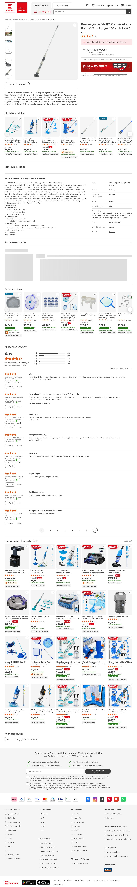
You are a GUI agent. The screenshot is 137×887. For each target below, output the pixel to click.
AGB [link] (88, 880)
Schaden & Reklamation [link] (49, 859)
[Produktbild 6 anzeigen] (8, 64)
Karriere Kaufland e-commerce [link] (118, 856)
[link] (62, 5)
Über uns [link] (110, 818)
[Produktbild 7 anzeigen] (8, 72)
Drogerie (10, 842)
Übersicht (44, 814)
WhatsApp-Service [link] (80, 850)
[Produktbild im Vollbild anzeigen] (46, 51)
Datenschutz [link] (79, 880)
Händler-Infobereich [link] (81, 863)
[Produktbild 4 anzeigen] (8, 49)
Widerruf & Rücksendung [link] (50, 851)
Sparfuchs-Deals (13, 814)
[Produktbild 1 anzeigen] (8, 26)
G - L (42, 822)
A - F (42, 818)
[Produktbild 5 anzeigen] (8, 56)
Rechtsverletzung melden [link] (50, 868)
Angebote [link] (77, 814)
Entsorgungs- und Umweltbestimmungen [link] (106, 880)
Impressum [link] (57, 880)
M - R (42, 826)
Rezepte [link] (76, 830)
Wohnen (10, 834)
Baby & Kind (11, 830)
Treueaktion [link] (78, 834)
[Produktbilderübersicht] (8, 51)
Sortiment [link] (77, 826)
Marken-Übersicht (13, 859)
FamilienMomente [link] (80, 846)
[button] (52, 353)
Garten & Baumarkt (14, 822)
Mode (9, 838)
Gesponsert (8, 138)
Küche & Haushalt (13, 826)
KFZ (8, 850)
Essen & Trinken (13, 855)
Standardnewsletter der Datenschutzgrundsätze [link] (50, 778)
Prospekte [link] (77, 818)
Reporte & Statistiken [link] (114, 814)
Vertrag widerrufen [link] (47, 855)
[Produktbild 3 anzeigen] (8, 41)
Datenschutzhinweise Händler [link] (117, 835)
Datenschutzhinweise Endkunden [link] (119, 839)
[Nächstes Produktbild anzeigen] (8, 78)
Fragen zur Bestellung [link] (48, 847)
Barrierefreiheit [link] (58, 885)
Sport (9, 846)
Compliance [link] (68, 880)
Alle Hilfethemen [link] (47, 843)
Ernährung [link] (77, 842)
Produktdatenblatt (14, 332)
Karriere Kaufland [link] (113, 852)
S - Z (42, 830)
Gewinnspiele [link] (78, 838)
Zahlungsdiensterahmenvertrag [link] (118, 831)
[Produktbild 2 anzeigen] (8, 33)
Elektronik (11, 818)
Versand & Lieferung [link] (48, 863)
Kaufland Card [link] (79, 822)
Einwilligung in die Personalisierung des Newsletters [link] (59, 785)
